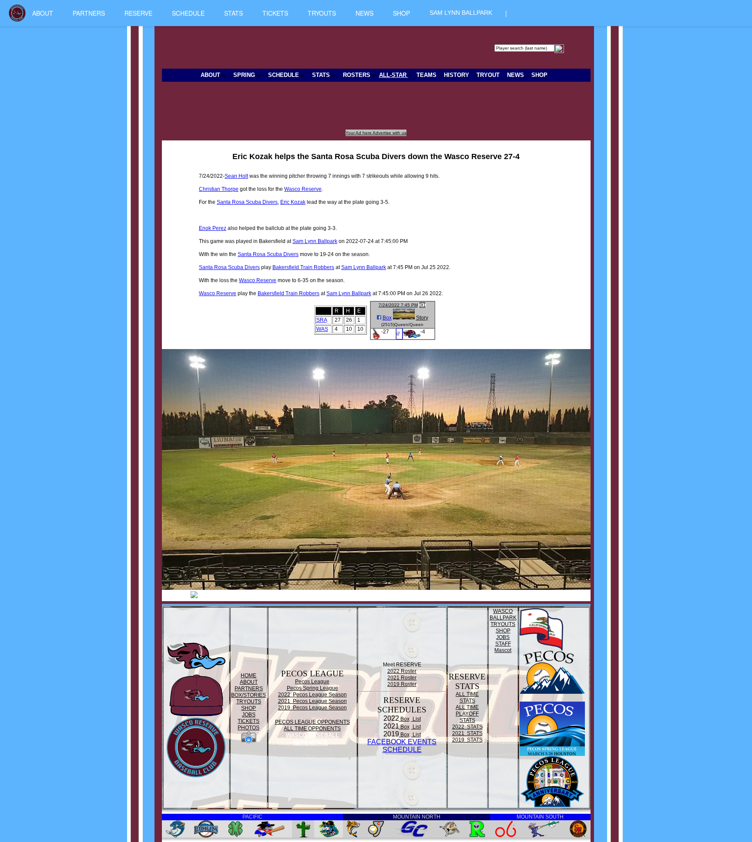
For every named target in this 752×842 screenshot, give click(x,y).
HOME (248, 675)
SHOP (401, 13)
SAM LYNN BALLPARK (461, 12)
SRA (321, 320)
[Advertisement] (322, 110)
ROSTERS (357, 75)
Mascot (502, 650)
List (416, 719)
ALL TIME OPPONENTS (312, 729)
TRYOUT (488, 75)
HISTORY (456, 75)
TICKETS (275, 13)
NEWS (364, 13)
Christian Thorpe (218, 189)
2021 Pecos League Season (312, 701)
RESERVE (138, 13)
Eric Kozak (293, 202)
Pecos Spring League (312, 688)
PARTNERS (89, 13)
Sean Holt (236, 176)
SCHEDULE (188, 13)
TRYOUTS (322, 13)
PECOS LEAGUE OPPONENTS (312, 722)
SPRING (245, 75)
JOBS (248, 715)
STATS (233, 13)
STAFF (503, 644)
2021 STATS (467, 733)
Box (387, 318)
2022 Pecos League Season (312, 695)
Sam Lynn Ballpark (314, 241)
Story (422, 318)
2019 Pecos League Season (312, 708)
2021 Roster (401, 678)
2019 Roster (401, 684)
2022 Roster (401, 671)
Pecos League (312, 682)
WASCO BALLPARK (503, 614)
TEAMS (426, 75)
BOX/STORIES (248, 695)
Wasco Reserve (303, 189)
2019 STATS (467, 740)
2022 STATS (467, 727)
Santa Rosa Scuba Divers (247, 202)
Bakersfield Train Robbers (303, 267)
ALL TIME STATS (467, 697)
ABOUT (42, 13)
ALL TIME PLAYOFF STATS (467, 713)
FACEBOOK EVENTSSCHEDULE (401, 745)
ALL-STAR (393, 75)
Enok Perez (212, 228)
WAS (322, 329)
